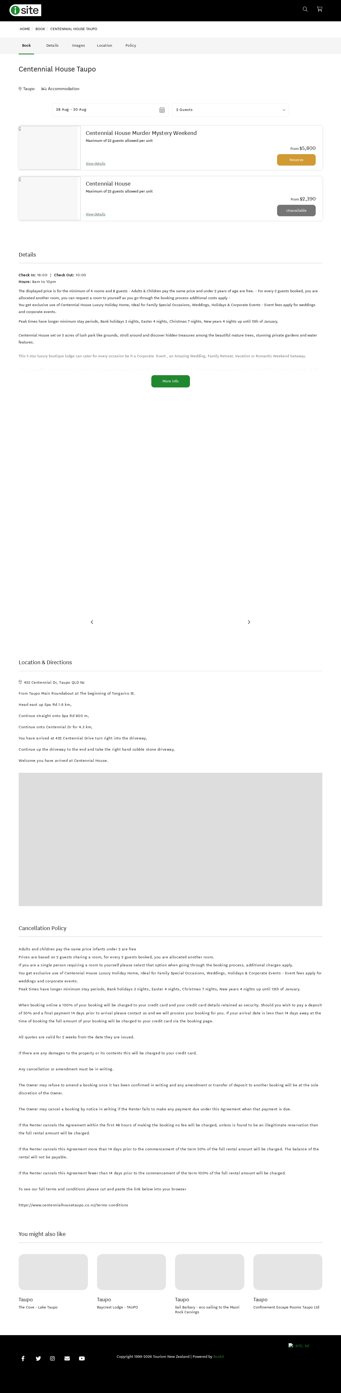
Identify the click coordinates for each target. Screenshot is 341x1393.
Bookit (218, 1356)
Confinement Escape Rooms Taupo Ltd (286, 1307)
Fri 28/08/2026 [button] (69, 109)
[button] (230, 110)
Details (52, 45)
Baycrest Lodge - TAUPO (117, 1307)
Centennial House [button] (108, 183)
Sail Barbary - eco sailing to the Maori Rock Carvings (207, 1310)
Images (78, 45)
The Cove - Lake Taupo (38, 1307)
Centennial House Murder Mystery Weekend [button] (141, 133)
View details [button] (95, 163)
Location (104, 45)
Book (26, 45)
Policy (130, 45)
